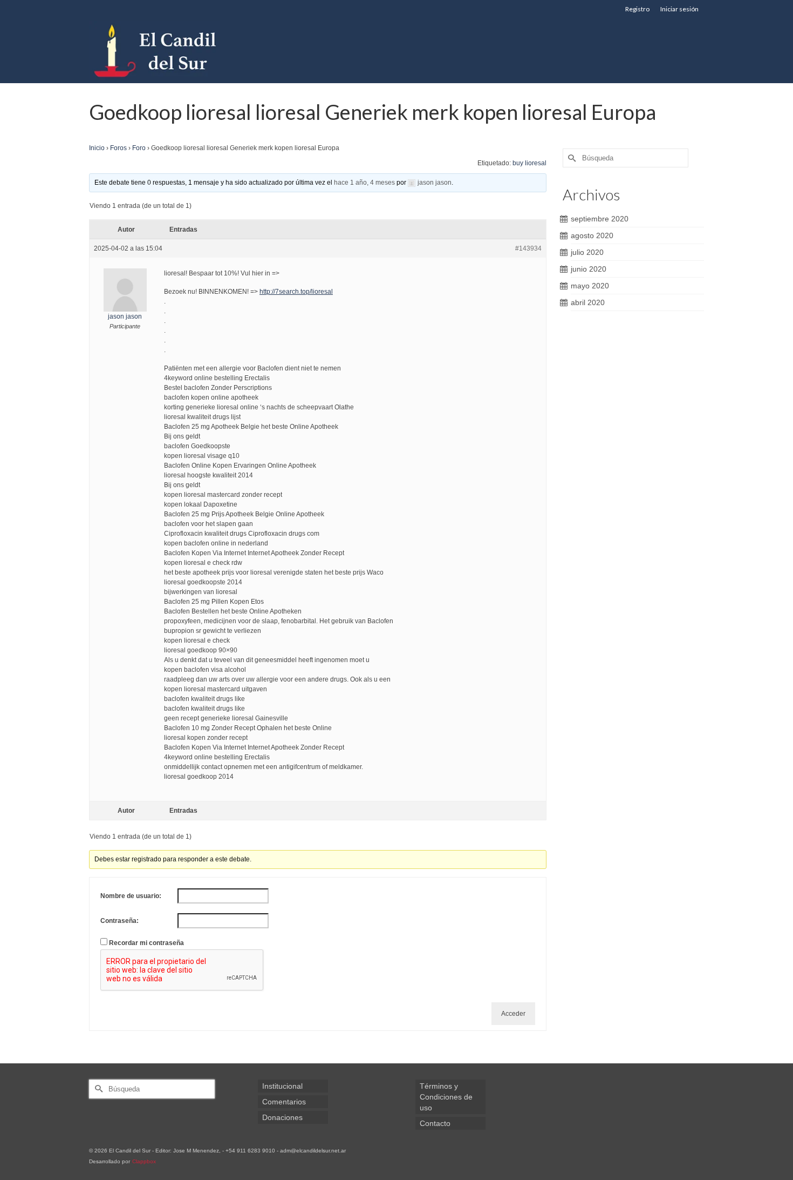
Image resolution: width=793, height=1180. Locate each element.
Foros (118, 148)
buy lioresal (529, 163)
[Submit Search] (571, 158)
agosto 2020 (592, 235)
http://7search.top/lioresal (296, 291)
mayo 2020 (590, 285)
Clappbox (144, 1161)
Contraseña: (119, 921)
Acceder (513, 1013)
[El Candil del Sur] (186, 50)
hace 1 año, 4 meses (364, 182)
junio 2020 (588, 269)
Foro (139, 148)
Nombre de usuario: (130, 896)
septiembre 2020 (599, 218)
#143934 (528, 248)
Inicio (97, 148)
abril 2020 (588, 302)
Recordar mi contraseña (146, 943)
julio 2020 (587, 252)
